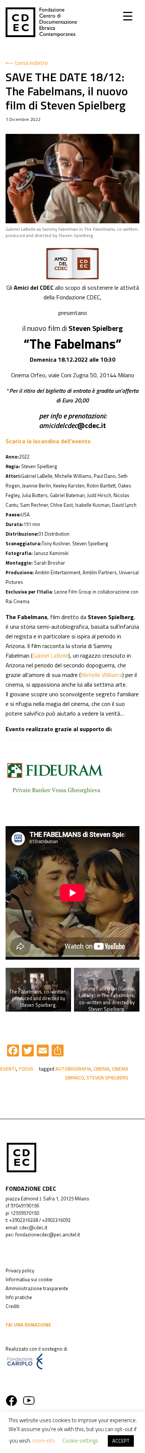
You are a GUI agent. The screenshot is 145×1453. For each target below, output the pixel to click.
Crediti (12, 1306)
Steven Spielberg (107, 1077)
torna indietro (31, 63)
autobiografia (73, 1068)
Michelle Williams (101, 674)
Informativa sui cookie (29, 1279)
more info (43, 1440)
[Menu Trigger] (127, 16)
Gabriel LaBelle (50, 655)
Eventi (8, 1068)
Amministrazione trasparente (37, 1288)
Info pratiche (19, 1297)
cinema (101, 1068)
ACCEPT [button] (120, 1440)
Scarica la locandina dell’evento (48, 441)
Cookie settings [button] (80, 1440)
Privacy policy (20, 1270)
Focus (26, 1068)
